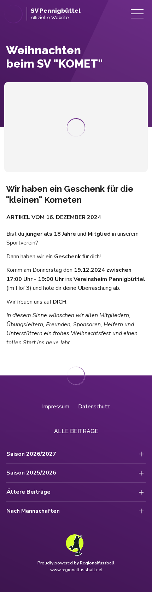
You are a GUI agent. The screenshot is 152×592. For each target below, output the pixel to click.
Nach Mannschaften (33, 511)
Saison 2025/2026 (31, 473)
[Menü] (137, 13)
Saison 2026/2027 (31, 454)
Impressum (55, 406)
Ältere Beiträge (28, 492)
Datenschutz (94, 406)
